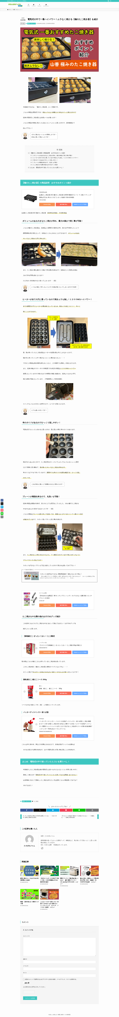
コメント (26, 936)
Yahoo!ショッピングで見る (80, 204)
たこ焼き (36, 801)
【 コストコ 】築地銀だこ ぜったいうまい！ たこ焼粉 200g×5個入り (60, 645)
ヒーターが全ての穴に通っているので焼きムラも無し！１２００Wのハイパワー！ (55, 157)
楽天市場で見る (63, 204)
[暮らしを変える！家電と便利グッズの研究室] (15, 5)
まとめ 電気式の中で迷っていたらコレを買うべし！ (47, 167)
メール (25, 966)
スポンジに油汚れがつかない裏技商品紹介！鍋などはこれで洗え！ (61, 574)
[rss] (108, 1)
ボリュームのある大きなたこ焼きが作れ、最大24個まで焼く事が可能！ (53, 155)
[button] (26, 810)
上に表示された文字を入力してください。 (34, 987)
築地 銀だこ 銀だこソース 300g (50, 688)
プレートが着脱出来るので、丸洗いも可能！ (45, 162)
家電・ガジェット (31, 23)
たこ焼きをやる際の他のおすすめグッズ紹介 (45, 164)
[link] (42, 848)
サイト (25, 972)
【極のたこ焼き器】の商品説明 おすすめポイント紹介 (47, 153)
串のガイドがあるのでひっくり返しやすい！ (45, 160)
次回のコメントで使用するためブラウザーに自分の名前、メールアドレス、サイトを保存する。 (51, 979)
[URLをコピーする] (92, 810)
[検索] (111, 1)
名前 (25, 959)
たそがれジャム (29, 846)
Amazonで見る (47, 204)
